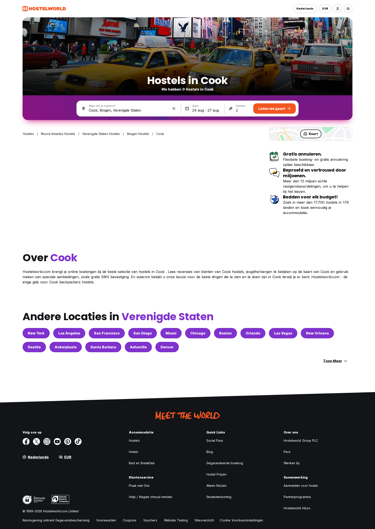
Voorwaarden (106, 520)
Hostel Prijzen (216, 474)
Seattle (34, 347)
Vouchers (150, 520)
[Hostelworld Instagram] (46, 441)
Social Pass (214, 440)
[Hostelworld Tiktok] (78, 441)
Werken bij (291, 463)
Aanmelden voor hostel (301, 485)
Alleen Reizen (216, 485)
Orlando (253, 333)
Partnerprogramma (297, 497)
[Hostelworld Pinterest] (67, 441)
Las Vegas (283, 333)
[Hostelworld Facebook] (26, 441)
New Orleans (317, 333)
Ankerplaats (66, 347)
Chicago (197, 333)
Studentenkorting (219, 497)
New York (36, 333)
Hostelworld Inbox (297, 508)
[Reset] (174, 108)
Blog (209, 452)
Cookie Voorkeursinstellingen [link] (241, 520)
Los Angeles (69, 333)
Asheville (138, 347)
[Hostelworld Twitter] (36, 441)
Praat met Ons (139, 485)
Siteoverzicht (204, 520)
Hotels (133, 452)
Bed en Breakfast (142, 463)
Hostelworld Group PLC (301, 440)
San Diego (142, 333)
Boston (225, 333)
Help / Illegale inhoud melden (150, 497)
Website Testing (176, 520)
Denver (167, 347)
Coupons (129, 520)
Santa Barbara (103, 347)
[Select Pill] (337, 8)
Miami (171, 333)
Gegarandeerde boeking (224, 463)
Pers (287, 452)
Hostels (134, 440)
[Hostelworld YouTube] (57, 441)
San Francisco (107, 333)
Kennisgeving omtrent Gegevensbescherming (56, 520)
